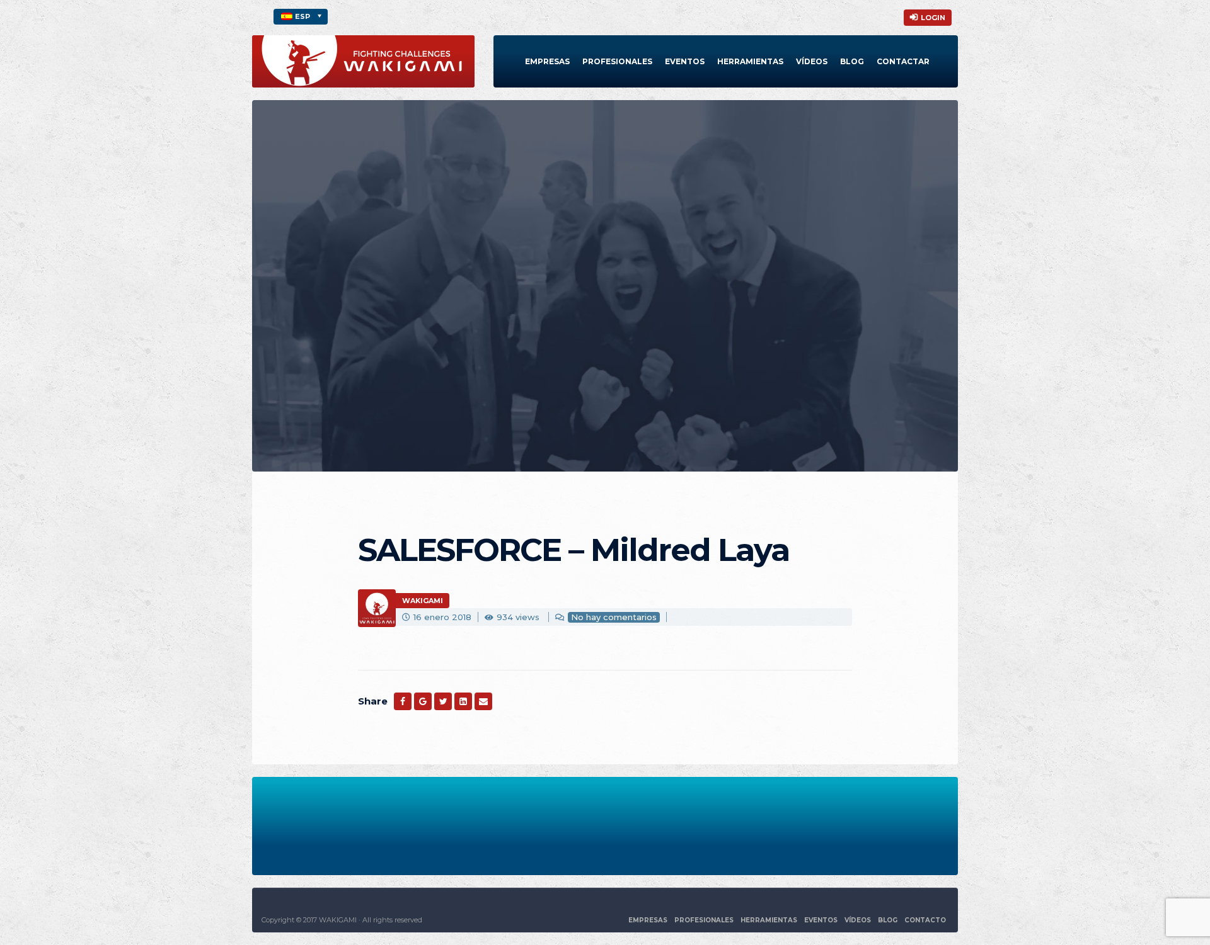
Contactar (903, 61)
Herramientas (750, 61)
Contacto (925, 920)
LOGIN (933, 17)
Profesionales (617, 61)
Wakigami (422, 600)
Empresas (547, 61)
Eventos (685, 61)
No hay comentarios (614, 617)
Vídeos (811, 61)
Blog (852, 61)
